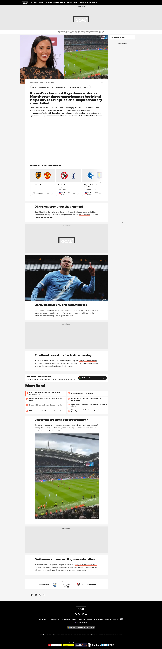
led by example (84, 215)
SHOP (75, 2)
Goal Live (108, 619)
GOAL (48, 639)
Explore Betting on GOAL (118, 37)
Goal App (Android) (85, 619)
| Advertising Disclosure (88, 32)
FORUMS (49, 2)
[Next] (100, 182)
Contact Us (42, 619)
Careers (74, 619)
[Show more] (52, 193)
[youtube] (86, 614)
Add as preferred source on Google (93, 378)
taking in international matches (86, 565)
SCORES (34, 2)
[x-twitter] (79, 614)
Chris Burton (34, 82)
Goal (50, 634)
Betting (115, 619)
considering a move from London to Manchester (76, 567)
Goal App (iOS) (98, 619)
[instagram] (82, 614)
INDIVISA (69, 2)
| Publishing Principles (99, 32)
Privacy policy (65, 619)
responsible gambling (60, 639)
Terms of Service (53, 619)
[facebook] (75, 614)
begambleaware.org (100, 642)
